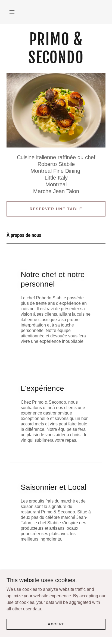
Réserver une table (56, 209)
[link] (56, 48)
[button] (12, 12)
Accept (56, 624)
